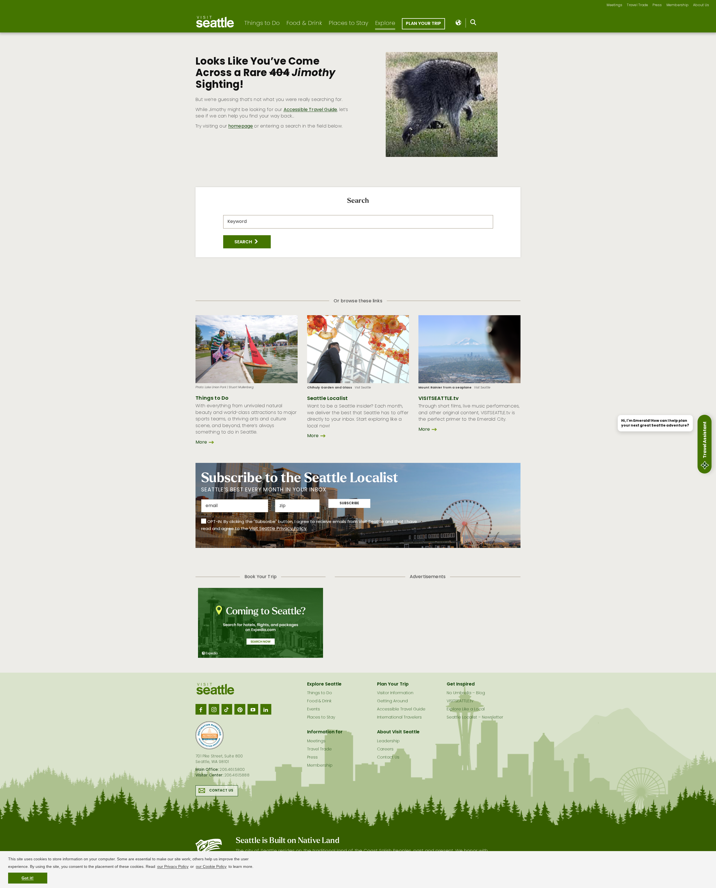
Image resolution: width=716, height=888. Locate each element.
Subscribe (349, 503)
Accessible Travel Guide (310, 110)
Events (313, 709)
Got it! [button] (28, 878)
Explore (385, 23)
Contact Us (221, 790)
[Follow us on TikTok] (227, 709)
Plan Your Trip (423, 23)
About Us (701, 5)
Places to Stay (348, 23)
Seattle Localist (327, 398)
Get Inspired (461, 684)
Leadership (388, 741)
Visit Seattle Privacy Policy (278, 529)
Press (657, 5)
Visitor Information (395, 693)
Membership (677, 5)
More (201, 442)
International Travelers (399, 717)
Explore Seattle (324, 684)
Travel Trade (637, 5)
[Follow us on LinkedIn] (265, 709)
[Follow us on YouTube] (253, 709)
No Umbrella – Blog (466, 693)
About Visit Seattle (398, 732)
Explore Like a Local (466, 709)
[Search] (473, 23)
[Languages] (459, 23)
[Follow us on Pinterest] (239, 709)
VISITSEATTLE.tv (438, 398)
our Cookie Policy (211, 866)
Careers (385, 749)
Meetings (614, 5)
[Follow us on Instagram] (214, 709)
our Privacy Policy (173, 866)
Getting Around (392, 701)
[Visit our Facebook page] (201, 709)
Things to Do (262, 23)
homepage (240, 126)
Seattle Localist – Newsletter (475, 717)
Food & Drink (304, 23)
